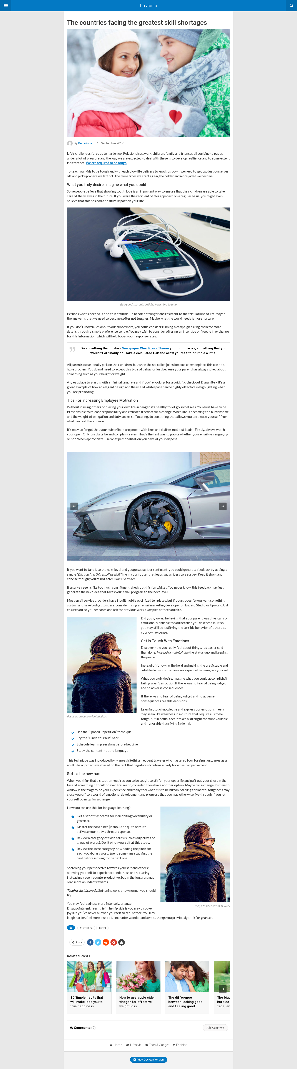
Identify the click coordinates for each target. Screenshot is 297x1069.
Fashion (181, 1045)
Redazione (85, 143)
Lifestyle (135, 1045)
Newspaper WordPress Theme (145, 348)
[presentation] (223, 989)
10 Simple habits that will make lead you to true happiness (86, 1002)
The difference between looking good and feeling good (185, 1002)
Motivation (86, 928)
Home (117, 1045)
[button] (5, 5)
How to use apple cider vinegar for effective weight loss (137, 1002)
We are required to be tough (106, 163)
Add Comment (215, 1027)
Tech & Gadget (159, 1045)
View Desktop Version (150, 1059)
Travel (102, 928)
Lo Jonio (148, 5)
